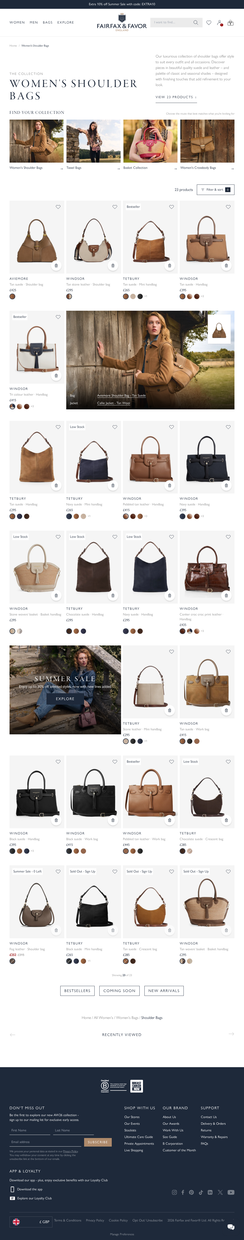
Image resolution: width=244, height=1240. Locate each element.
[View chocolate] (27, 516)
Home (13, 45)
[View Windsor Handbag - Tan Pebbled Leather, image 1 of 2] (150, 457)
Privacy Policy (70, 1151)
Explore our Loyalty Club (34, 1198)
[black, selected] (12, 851)
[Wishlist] (208, 22)
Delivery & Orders (213, 1124)
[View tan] (76, 516)
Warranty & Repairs (214, 1137)
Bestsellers (77, 990)
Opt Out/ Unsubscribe (147, 1220)
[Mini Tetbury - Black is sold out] (113, 930)
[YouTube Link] (231, 1192)
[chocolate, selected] (69, 631)
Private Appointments (139, 1144)
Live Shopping (133, 1150)
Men (34, 22)
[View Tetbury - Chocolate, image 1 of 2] (93, 567)
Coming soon (119, 990)
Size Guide (170, 1137)
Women (17, 22)
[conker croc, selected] (182, 631)
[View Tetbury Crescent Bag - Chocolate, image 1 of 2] (207, 792)
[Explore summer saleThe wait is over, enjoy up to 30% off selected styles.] (150, 360)
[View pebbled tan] (190, 296)
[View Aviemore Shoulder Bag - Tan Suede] (219, 329)
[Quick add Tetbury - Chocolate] (113, 595)
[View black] (140, 296)
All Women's (103, 1017)
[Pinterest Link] (191, 1192)
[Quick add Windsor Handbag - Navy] (226, 485)
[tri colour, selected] (12, 406)
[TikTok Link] (201, 1192)
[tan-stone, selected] (69, 296)
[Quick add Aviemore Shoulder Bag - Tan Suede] (56, 265)
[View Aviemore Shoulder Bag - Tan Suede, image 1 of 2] (37, 237)
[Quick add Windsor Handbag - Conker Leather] (226, 595)
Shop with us (139, 1108)
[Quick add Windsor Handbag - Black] (56, 820)
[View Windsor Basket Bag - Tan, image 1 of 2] (207, 901)
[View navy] (19, 516)
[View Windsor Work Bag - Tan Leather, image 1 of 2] (150, 792)
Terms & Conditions (67, 1220)
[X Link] (220, 1192)
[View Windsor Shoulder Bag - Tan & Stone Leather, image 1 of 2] (93, 237)
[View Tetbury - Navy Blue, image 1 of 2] (150, 567)
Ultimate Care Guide (138, 1137)
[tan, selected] (12, 296)
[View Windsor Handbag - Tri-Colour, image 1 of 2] (37, 347)
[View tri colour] (190, 631)
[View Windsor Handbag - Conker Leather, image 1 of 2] (207, 567)
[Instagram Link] (174, 1192)
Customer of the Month (179, 1150)
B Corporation (173, 1144)
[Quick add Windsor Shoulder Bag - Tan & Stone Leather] (113, 265)
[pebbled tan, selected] (126, 516)
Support (210, 1108)
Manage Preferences (122, 1234)
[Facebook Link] (183, 1192)
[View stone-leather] (133, 296)
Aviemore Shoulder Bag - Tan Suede (121, 395)
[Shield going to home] (117, 22)
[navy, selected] (69, 516)
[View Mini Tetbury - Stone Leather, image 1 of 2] (150, 681)
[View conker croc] (197, 296)
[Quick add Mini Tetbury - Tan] (169, 265)
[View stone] (190, 961)
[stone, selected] (12, 631)
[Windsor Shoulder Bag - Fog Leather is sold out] (56, 930)
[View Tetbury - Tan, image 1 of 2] (37, 457)
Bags (48, 22)
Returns (206, 1130)
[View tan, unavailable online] (19, 631)
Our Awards (171, 1124)
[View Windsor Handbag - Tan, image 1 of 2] (207, 237)
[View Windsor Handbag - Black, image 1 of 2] (37, 792)
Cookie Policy (118, 1220)
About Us (169, 1117)
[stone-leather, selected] (126, 741)
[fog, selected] (12, 961)
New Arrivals (164, 990)
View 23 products (176, 97)
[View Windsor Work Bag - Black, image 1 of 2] (93, 792)
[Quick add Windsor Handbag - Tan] (226, 265)
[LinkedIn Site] (210, 1192)
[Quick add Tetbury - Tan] (56, 485)
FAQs (204, 1144)
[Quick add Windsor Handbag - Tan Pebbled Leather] (169, 485)
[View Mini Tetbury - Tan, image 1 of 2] (150, 237)
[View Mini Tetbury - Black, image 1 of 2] (93, 901)
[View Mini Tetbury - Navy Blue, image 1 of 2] (93, 457)
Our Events (132, 1124)
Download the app (29, 1189)
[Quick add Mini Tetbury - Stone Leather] (169, 710)
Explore (65, 22)
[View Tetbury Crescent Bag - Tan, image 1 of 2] (150, 901)
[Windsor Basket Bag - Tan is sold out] (226, 930)
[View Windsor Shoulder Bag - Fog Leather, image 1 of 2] (37, 901)
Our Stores (131, 1117)
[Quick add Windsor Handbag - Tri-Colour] (56, 375)
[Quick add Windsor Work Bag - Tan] (226, 710)
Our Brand (175, 1108)
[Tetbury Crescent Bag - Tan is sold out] (169, 930)
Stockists (130, 1130)
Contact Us (209, 1117)
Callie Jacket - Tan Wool (113, 403)
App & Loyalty (25, 1171)
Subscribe (98, 1142)
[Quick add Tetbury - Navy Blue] (169, 595)
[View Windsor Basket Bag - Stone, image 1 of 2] (37, 567)
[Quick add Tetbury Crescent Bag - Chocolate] (226, 820)
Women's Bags (127, 1017)
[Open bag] (230, 22)
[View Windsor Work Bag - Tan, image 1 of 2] (207, 681)
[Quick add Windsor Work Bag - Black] (113, 820)
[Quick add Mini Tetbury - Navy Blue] (113, 485)
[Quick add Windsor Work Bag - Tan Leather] (169, 820)
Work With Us (173, 1130)
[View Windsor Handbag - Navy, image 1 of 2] (207, 457)
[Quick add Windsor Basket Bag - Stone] (56, 595)
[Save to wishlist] (58, 207)
